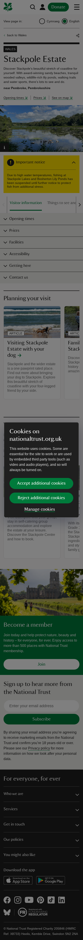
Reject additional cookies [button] (41, 498)
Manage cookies (39, 509)
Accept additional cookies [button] (41, 483)
